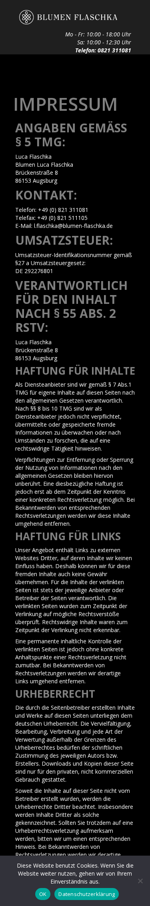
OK (43, 894)
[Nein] (140, 881)
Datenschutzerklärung (86, 894)
